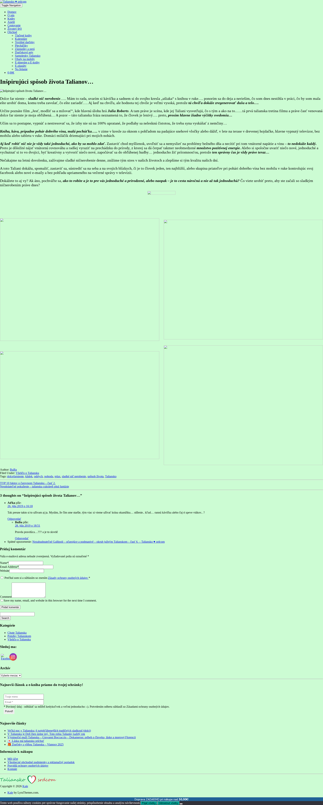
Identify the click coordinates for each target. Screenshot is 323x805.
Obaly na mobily (25, 59)
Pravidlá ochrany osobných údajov (27, 765)
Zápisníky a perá (25, 49)
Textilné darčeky (25, 42)
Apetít (11, 22)
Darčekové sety (24, 52)
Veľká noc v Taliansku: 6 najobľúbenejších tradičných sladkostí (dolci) (49, 730)
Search (5, 618)
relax (57, 476)
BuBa (13, 469)
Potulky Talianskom (19, 636)
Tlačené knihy (23, 35)
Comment (6, 596)
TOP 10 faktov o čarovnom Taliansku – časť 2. (28, 483)
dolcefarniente (15, 476)
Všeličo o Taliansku (27, 473)
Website (4, 570)
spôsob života (95, 476)
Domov (11, 11)
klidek (29, 476)
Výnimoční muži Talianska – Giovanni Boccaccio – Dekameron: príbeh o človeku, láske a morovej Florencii (71, 737)
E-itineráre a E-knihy (27, 62)
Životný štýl (14, 28)
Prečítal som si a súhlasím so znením (47, 577)
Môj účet (12, 758)
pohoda (48, 476)
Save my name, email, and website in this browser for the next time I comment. (50, 600)
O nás (10, 15)
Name (4, 562)
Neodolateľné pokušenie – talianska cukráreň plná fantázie (34, 486)
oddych (38, 476)
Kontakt (12, 769)
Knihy (11, 18)
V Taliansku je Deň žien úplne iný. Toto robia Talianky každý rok (46, 734)
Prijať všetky (149, 803)
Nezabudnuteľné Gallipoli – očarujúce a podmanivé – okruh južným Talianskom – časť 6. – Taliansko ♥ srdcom (98, 541)
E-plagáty (20, 65)
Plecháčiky (21, 45)
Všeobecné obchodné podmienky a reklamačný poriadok (41, 762)
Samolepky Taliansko (27, 55)
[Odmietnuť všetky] (181, 803)
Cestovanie (14, 25)
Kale (25, 786)
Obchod (12, 32)
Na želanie (21, 69)
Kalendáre (21, 38)
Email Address (9, 566)
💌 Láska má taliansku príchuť (25, 740)
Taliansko (110, 476)
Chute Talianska (17, 632)
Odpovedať (14, 518)
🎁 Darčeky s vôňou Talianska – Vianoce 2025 (35, 744)
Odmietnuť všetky (168, 803)
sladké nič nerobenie (74, 476)
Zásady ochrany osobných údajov (68, 577)
